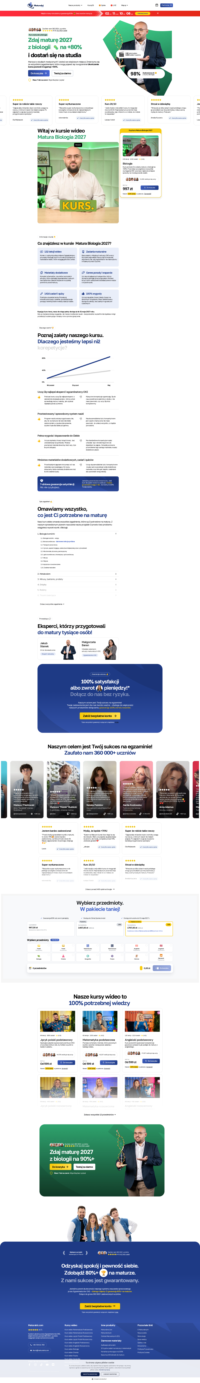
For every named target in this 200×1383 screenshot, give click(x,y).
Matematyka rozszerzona (98, 1106)
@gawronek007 (92, 814)
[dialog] (100, 1371)
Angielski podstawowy (139, 1039)
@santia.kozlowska (20, 814)
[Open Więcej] (127, 5)
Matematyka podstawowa (99, 1039)
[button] (48, 654)
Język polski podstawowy (56, 1039)
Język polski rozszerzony (56, 1106)
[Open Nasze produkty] (81, 5)
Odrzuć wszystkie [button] (110, 1374)
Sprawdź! (147, 194)
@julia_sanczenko (129, 814)
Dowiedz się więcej (104, 1370)
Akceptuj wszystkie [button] (90, 1374)
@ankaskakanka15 (56, 814)
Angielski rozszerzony (138, 1106)
